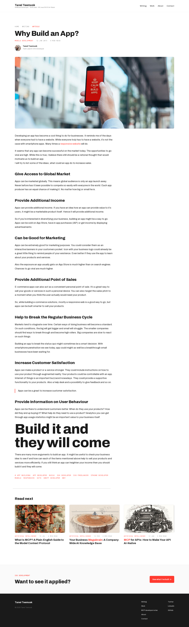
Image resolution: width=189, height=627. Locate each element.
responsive (29, 478)
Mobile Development (24, 41)
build (52, 475)
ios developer (64, 475)
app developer (40, 475)
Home (17, 26)
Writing (25, 26)
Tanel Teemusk (25, 5)
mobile (18, 478)
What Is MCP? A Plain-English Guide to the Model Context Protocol (39, 541)
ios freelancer (80, 475)
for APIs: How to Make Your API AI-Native (147, 541)
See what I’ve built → (161, 579)
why (64, 478)
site (39, 478)
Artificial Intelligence (26, 536)
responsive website (70, 144)
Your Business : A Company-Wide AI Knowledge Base (94, 541)
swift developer (52, 478)
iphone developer (99, 475)
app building (23, 475)
